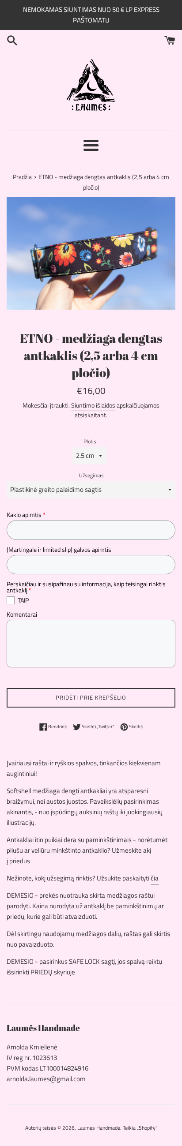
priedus (19, 861)
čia (155, 878)
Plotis (89, 441)
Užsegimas (91, 475)
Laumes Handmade (98, 1128)
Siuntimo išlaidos (93, 405)
